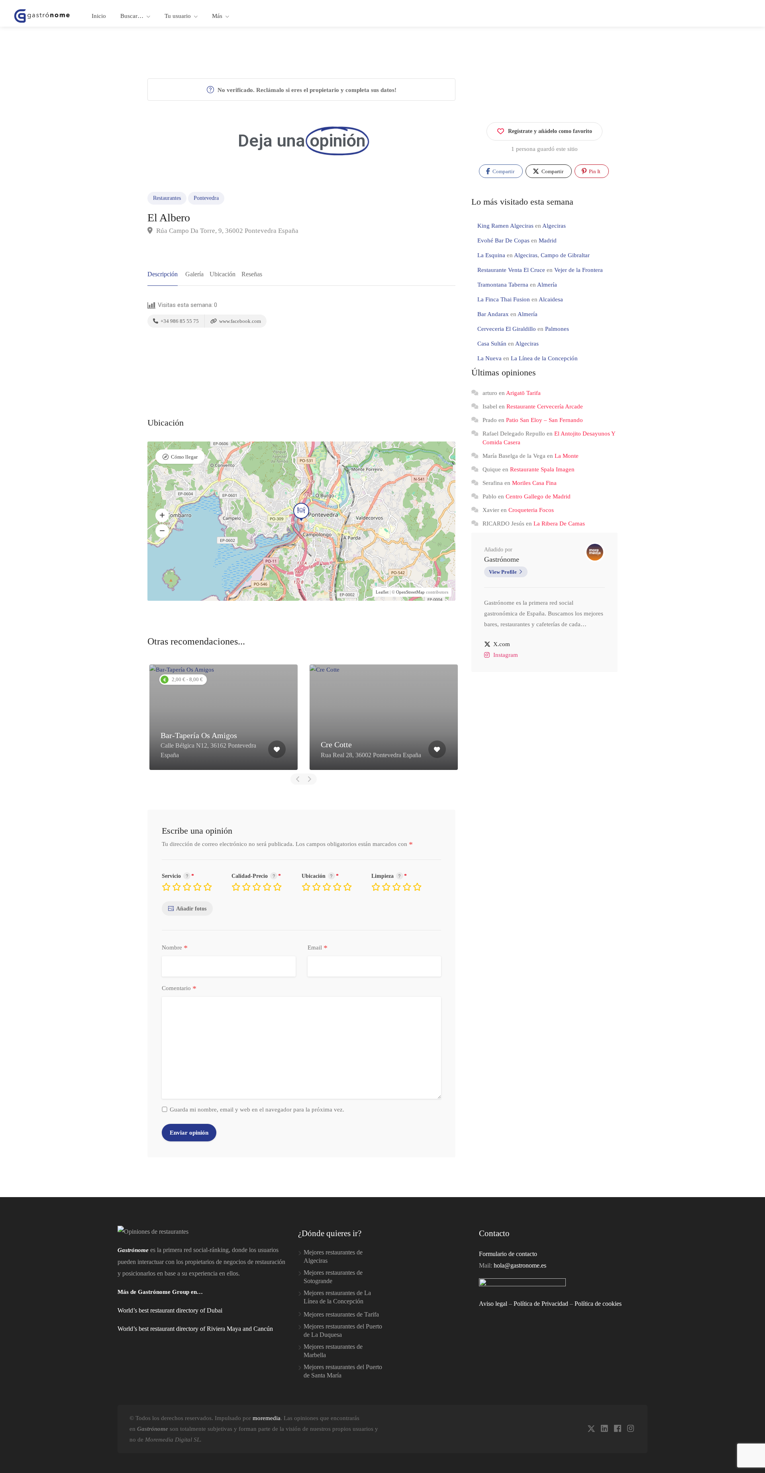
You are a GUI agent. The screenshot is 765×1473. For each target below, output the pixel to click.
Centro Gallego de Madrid (538, 496)
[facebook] (617, 1429)
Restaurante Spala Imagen (542, 469)
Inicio (99, 16)
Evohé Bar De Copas (503, 240)
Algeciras (554, 226)
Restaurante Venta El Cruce (511, 270)
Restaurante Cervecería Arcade (544, 406)
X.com (501, 644)
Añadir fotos (191, 909)
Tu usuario (178, 16)
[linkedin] (604, 1429)
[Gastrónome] (42, 15)
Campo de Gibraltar (565, 255)
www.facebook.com (239, 321)
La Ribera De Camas (559, 523)
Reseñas (251, 274)
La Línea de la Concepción (544, 358)
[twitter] (591, 1429)
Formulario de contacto (508, 1253)
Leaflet (382, 592)
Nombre (175, 948)
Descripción (162, 274)
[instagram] (631, 1429)
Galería (194, 274)
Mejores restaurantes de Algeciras (333, 1256)
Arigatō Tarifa (523, 393)
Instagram (505, 655)
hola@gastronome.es (520, 1265)
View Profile (503, 572)
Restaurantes (167, 198)
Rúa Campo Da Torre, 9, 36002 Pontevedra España (226, 230)
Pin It (594, 171)
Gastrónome (501, 559)
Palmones (557, 329)
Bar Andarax (493, 314)
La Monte (567, 456)
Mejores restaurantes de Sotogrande (333, 1276)
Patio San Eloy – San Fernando (544, 420)
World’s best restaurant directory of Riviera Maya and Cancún (195, 1328)
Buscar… (131, 16)
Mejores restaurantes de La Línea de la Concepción (337, 1297)
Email (318, 948)
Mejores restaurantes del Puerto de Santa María (343, 1371)
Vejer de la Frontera (578, 270)
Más (217, 16)
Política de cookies (598, 1303)
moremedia (266, 1418)
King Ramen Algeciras (505, 226)
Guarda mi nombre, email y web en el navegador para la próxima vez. (257, 1109)
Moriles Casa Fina (534, 483)
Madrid (548, 240)
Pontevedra (206, 198)
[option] (223, 717)
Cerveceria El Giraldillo (506, 329)
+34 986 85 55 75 (179, 321)
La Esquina (491, 255)
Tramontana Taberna (502, 284)
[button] (162, 515)
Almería (547, 284)
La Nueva (489, 358)
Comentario (179, 988)
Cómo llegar (184, 457)
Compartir (502, 171)
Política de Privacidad (541, 1303)
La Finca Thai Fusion (503, 299)
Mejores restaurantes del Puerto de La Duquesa (343, 1330)
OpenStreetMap (410, 592)
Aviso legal (493, 1303)
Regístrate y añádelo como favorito (550, 131)
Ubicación (222, 274)
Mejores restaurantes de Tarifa (341, 1314)
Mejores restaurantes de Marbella (333, 1350)
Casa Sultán (491, 343)
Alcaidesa (551, 299)
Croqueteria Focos (531, 510)
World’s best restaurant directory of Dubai (170, 1310)
